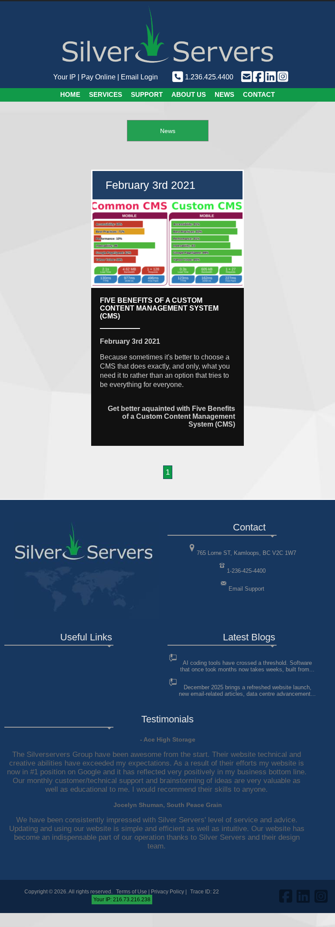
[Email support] (246, 77)
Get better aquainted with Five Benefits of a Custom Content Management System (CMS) (171, 416)
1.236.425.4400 (208, 77)
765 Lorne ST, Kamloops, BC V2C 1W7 (246, 553)
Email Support (246, 588)
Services (105, 94)
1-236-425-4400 (246, 571)
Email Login (139, 77)
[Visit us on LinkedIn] (270, 77)
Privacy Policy (167, 892)
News (224, 94)
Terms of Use (131, 892)
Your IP (64, 77)
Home (70, 94)
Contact (259, 94)
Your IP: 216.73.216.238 (121, 899)
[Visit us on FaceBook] (258, 77)
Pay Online (98, 77)
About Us (188, 94)
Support (147, 94)
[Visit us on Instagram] (282, 77)
